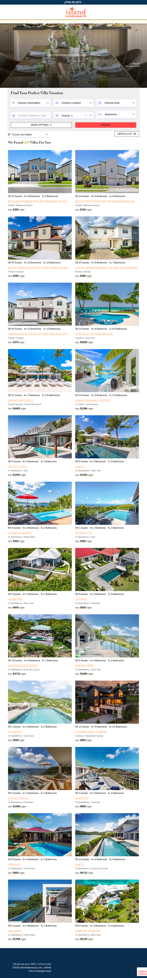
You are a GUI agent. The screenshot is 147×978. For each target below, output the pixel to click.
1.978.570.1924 (44, 964)
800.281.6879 (74, 2)
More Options (40, 125)
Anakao (14, 732)
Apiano (14, 865)
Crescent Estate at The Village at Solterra (45, 334)
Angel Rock (18, 799)
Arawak (14, 931)
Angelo (81, 799)
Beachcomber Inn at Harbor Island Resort (45, 202)
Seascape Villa (20, 401)
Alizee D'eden (19, 533)
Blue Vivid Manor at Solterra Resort (40, 268)
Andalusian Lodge (91, 732)
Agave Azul (17, 467)
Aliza (79, 467)
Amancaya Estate (22, 666)
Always (81, 599)
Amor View (84, 666)
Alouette (83, 533)
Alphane (15, 599)
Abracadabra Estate (93, 401)
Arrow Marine (87, 931)
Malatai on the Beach (94, 334)
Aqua (79, 865)
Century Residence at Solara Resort (107, 268)
